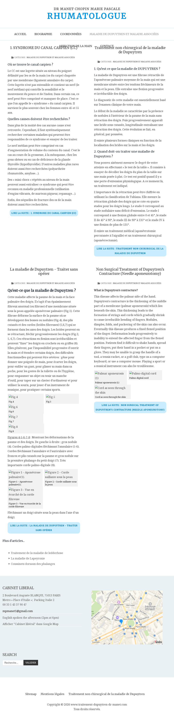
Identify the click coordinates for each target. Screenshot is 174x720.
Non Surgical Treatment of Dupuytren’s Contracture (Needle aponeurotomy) (130, 271)
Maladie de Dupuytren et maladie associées (51, 57)
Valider (30, 662)
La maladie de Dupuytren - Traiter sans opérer (44, 271)
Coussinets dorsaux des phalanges (33, 564)
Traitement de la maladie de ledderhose (37, 553)
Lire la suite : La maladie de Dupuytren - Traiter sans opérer (43, 527)
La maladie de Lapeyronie (28, 558)
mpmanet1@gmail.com (18, 611)
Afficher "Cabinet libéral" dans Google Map (30, 624)
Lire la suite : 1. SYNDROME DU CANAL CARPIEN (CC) (43, 213)
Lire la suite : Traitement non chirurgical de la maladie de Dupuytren (130, 250)
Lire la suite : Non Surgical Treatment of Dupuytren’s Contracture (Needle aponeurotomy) (130, 407)
